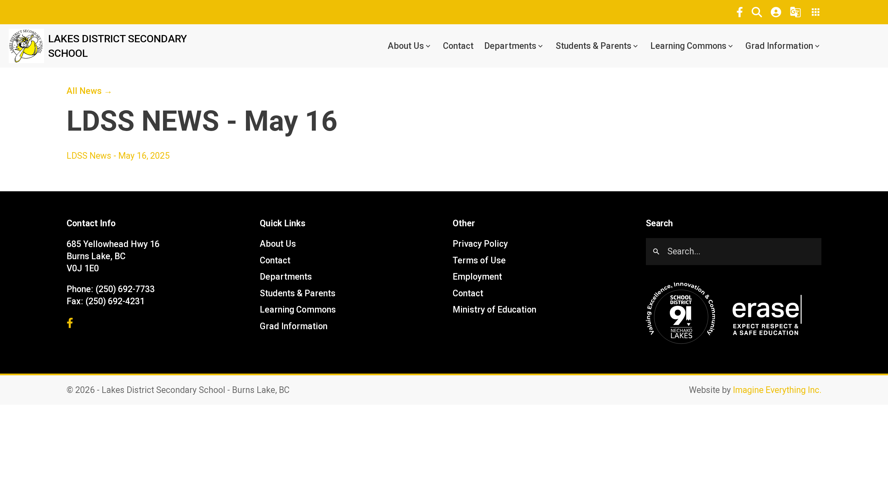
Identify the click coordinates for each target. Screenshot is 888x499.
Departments (510, 46)
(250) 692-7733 (125, 289)
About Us (406, 46)
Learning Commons (688, 46)
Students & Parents (593, 46)
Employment (477, 277)
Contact (458, 46)
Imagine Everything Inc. (777, 390)
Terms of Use (479, 260)
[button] (757, 12)
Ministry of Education (494, 310)
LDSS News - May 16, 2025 (118, 156)
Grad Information (779, 46)
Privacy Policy (480, 244)
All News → (89, 91)
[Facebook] (739, 12)
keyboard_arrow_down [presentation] (428, 46)
